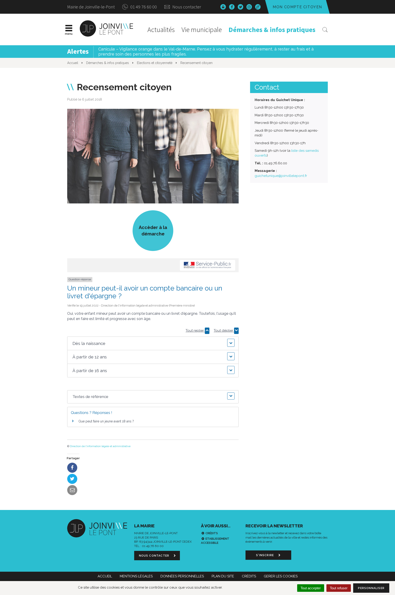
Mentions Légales (136, 576)
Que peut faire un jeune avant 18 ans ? (106, 421)
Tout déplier (224, 330)
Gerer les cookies (281, 576)
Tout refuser (338, 588)
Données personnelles (182, 576)
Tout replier (195, 330)
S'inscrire (265, 555)
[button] (153, 343)
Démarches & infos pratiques (272, 29)
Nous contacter (186, 7)
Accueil (105, 576)
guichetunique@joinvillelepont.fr (281, 176)
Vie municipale (201, 29)
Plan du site (223, 576)
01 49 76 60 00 (143, 7)
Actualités (161, 29)
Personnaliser (371, 588)
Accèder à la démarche (153, 231)
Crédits (212, 533)
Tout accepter (311, 588)
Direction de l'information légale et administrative (100, 446)
